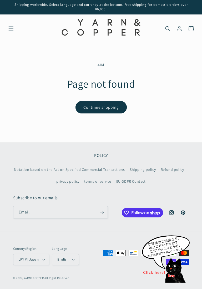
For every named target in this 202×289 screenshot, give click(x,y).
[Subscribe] (102, 212)
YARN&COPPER (34, 278)
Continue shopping (101, 107)
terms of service (97, 181)
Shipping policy (143, 169)
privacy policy (67, 181)
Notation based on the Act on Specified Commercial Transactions (69, 169)
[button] (11, 28)
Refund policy (172, 169)
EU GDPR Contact (131, 181)
